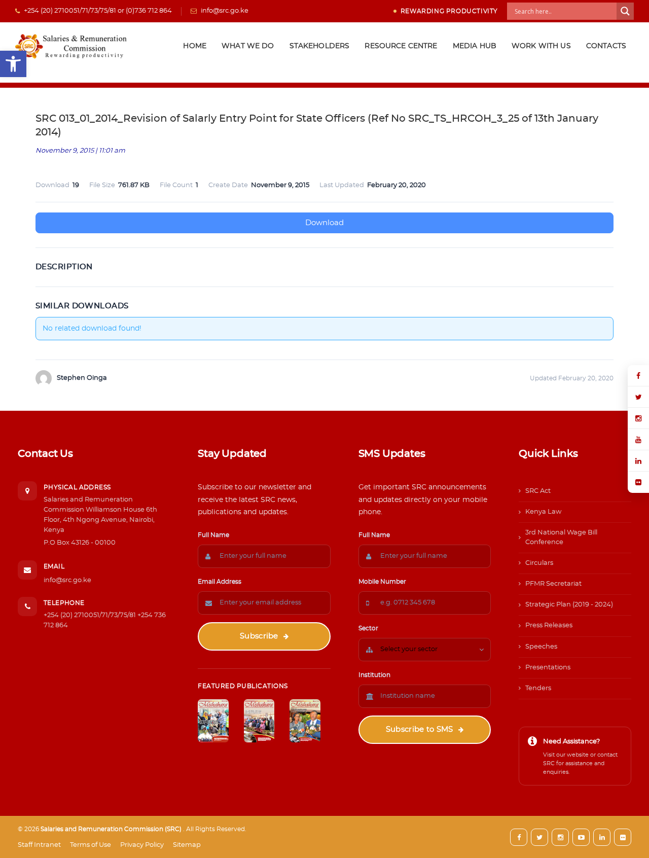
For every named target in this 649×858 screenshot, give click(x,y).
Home (194, 46)
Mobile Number (382, 582)
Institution (374, 675)
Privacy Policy (142, 845)
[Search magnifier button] (625, 11)
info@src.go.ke (67, 580)
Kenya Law (543, 512)
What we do (248, 46)
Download (324, 223)
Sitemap (187, 845)
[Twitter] (638, 397)
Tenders (538, 688)
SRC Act (538, 491)
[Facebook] (638, 375)
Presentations (547, 667)
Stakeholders (320, 46)
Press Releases (548, 625)
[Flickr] (638, 482)
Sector (368, 628)
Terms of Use (90, 845)
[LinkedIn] (638, 461)
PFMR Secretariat (553, 584)
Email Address (219, 582)
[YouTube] (638, 439)
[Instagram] (638, 418)
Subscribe (259, 636)
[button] (13, 64)
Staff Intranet (39, 845)
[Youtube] (581, 837)
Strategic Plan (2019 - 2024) (569, 604)
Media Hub (474, 46)
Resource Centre (401, 46)
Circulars (539, 563)
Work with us (541, 46)
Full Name (213, 535)
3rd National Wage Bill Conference (561, 537)
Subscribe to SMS (419, 729)
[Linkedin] (601, 837)
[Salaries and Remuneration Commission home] (72, 46)
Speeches (541, 647)
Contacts (606, 46)
